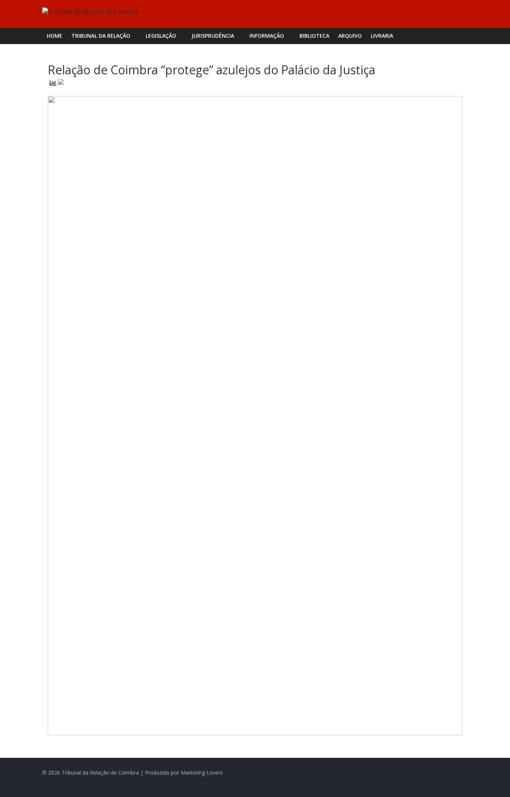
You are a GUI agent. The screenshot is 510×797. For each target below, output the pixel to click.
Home (54, 35)
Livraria (382, 35)
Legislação (161, 35)
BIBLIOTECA (314, 35)
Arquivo (350, 35)
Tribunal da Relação (100, 35)
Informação (266, 35)
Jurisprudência (213, 35)
